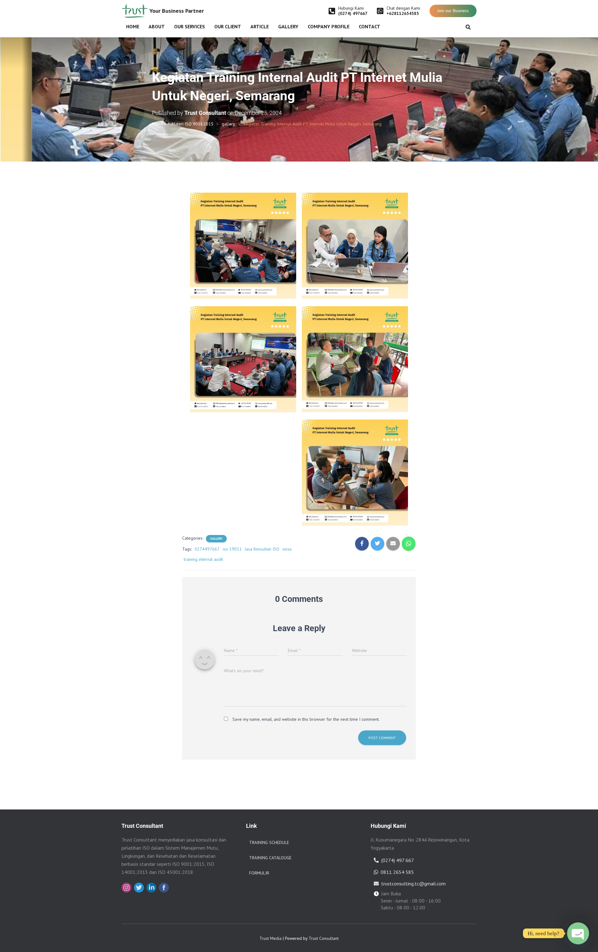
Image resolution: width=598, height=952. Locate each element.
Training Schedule (269, 842)
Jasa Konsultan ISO (262, 549)
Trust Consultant (324, 938)
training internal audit (203, 559)
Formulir (259, 873)
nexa (287, 549)
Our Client (227, 26)
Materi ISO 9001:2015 (192, 124)
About (157, 26)
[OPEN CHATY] (578, 933)
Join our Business (453, 10)
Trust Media (270, 938)
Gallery (288, 26)
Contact (369, 26)
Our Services (189, 26)
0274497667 (207, 549)
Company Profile (328, 26)
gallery (228, 124)
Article (259, 26)
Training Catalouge (270, 858)
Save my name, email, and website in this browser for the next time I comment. (306, 719)
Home (132, 26)
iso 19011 (232, 549)
